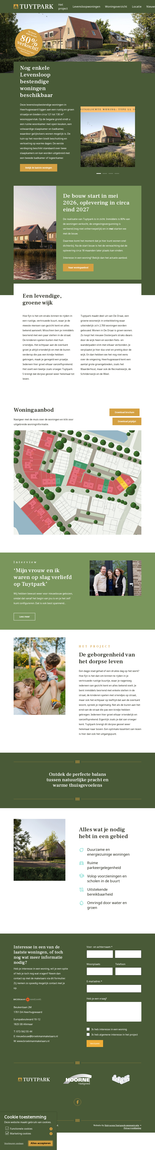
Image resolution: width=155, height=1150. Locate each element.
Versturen (95, 1043)
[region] (108, 136)
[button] (38, 168)
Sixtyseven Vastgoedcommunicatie (122, 1125)
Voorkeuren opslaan (13, 1143)
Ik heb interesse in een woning (109, 1029)
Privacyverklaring (132, 1128)
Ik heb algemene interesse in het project (114, 1034)
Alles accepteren (41, 1143)
